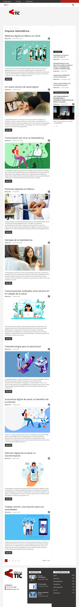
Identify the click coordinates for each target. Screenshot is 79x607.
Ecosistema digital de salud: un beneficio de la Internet (26, 400)
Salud (55, 575)
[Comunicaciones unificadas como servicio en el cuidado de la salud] (27, 311)
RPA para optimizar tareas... (43, 593)
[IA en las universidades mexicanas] (33, 578)
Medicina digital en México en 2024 (22, 35)
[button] (73, 5)
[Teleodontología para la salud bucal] (27, 364)
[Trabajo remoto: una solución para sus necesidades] (27, 527)
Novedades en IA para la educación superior (60, 56)
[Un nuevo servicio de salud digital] (27, 105)
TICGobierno (29, 1)
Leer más (8, 79)
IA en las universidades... (42, 576)
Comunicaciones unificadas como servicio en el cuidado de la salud (27, 292)
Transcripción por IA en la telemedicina (24, 137)
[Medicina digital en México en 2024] (27, 54)
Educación (56, 578)
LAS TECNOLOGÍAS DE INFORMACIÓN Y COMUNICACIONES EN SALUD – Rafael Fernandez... (63, 99)
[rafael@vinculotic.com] (5, 589)
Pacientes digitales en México (19, 188)
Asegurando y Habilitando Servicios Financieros (61, 76)
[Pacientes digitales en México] (27, 207)
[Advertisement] (64, 37)
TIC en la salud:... (42, 584)
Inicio (6, 5)
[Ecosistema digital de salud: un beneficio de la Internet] (27, 420)
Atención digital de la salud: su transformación (20, 454)
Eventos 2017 (57, 118)
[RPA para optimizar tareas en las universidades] (33, 595)
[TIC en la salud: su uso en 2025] (33, 586)
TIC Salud (18, 1)
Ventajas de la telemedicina (18, 239)
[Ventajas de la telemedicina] (27, 258)
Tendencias (56, 584)
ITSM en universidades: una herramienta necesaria (61, 84)
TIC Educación (7, 1)
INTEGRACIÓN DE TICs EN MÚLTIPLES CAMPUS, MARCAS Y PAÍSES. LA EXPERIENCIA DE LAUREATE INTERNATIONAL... (63, 66)
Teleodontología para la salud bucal (23, 346)
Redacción (8, 38)
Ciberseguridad (57, 581)
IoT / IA (55, 590)
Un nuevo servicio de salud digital (22, 86)
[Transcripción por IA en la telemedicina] (27, 156)
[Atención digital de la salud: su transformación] (27, 473)
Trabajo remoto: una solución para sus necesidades (24, 508)
